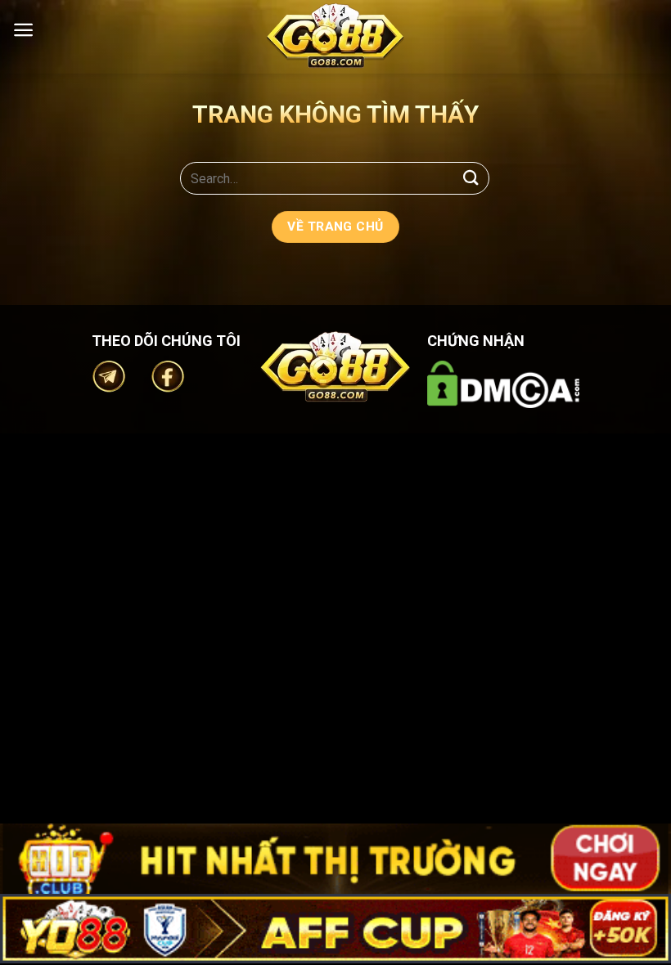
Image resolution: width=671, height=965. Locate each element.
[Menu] (23, 30)
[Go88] (335, 35)
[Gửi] (471, 178)
